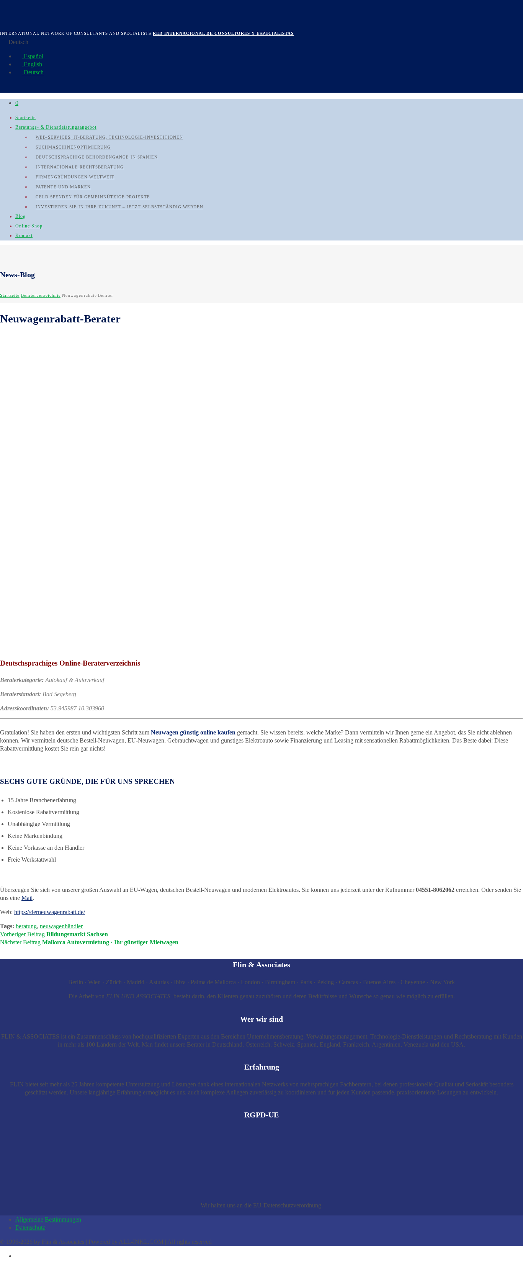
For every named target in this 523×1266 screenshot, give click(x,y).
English (32, 64)
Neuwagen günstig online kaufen (193, 732)
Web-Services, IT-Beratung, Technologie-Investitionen (109, 137)
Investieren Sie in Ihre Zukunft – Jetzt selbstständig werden (119, 206)
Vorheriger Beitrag (54, 934)
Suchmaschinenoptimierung (73, 147)
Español (32, 56)
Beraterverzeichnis (40, 295)
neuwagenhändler (61, 926)
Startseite (25, 117)
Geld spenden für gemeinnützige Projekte (93, 197)
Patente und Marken (63, 187)
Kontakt (24, 235)
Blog (20, 216)
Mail (27, 898)
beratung (26, 926)
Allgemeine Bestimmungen (48, 1219)
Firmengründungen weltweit (75, 177)
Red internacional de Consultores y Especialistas (223, 33)
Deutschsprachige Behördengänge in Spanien (97, 157)
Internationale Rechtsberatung (80, 167)
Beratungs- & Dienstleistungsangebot (55, 127)
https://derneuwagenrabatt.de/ (49, 912)
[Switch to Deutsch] (18, 1256)
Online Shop (28, 226)
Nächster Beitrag (89, 942)
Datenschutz (30, 1227)
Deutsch (33, 72)
